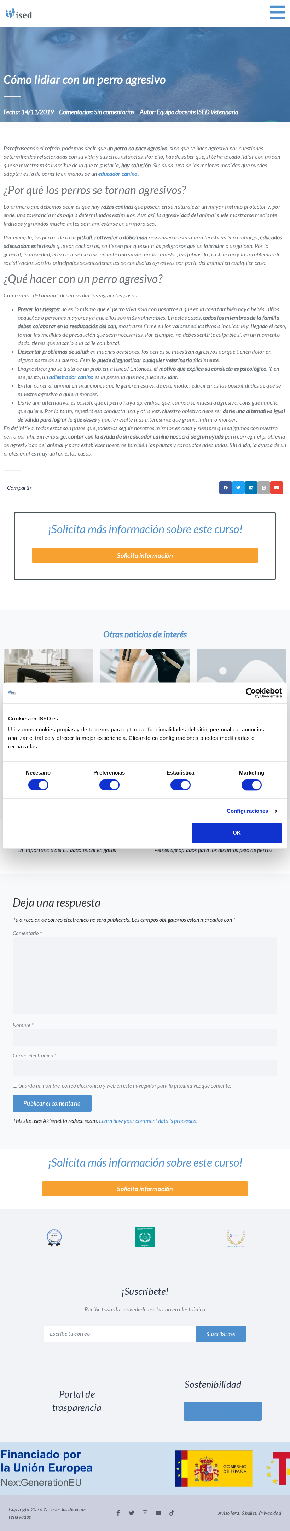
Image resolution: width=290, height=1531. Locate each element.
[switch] (109, 784)
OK (237, 833)
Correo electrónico (35, 1056)
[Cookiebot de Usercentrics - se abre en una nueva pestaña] (251, 693)
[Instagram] (145, 1513)
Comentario (27, 933)
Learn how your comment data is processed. (148, 1120)
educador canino (117, 173)
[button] (225, 487)
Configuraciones (247, 811)
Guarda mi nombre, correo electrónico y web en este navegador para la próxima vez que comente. (124, 1086)
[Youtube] (158, 1513)
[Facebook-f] (118, 1513)
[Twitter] (131, 1513)
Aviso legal (229, 1513)
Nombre (23, 1025)
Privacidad (270, 1513)
